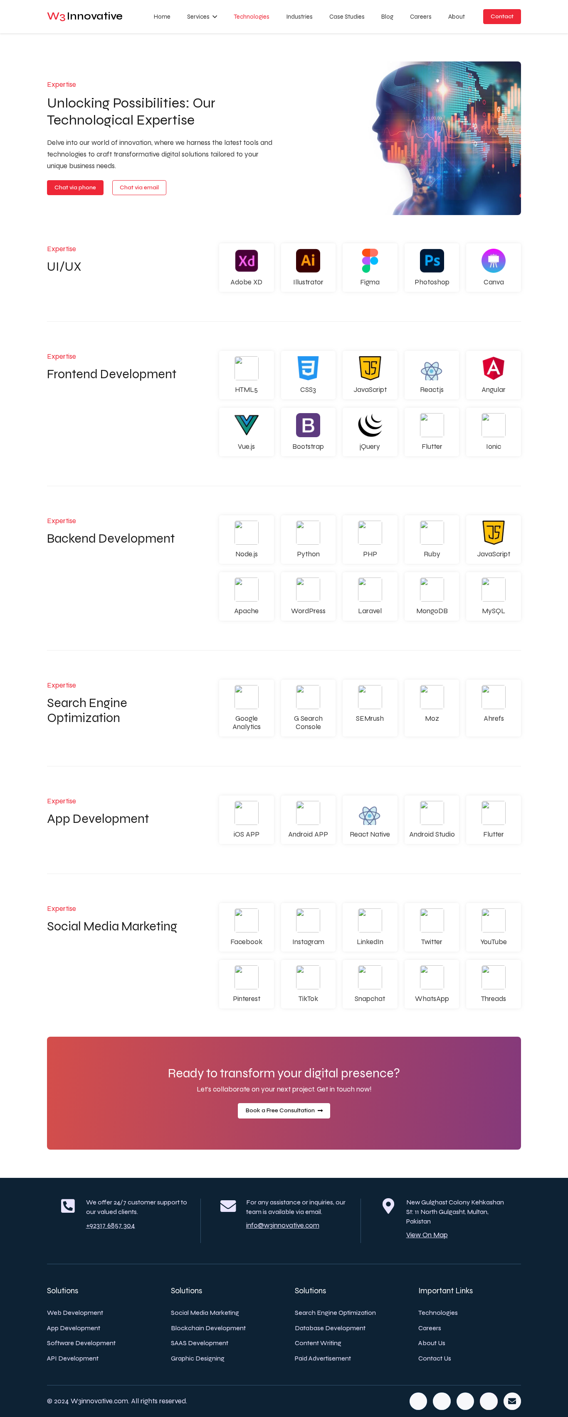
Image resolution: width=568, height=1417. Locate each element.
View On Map (427, 1235)
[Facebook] (418, 1401)
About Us (431, 1343)
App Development (73, 1328)
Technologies (438, 1313)
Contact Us (434, 1358)
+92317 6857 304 (110, 1225)
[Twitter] (442, 1401)
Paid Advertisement (323, 1358)
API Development (73, 1358)
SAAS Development (199, 1343)
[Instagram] (489, 1401)
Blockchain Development (208, 1328)
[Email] (512, 1401)
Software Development (81, 1343)
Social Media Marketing (205, 1313)
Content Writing (318, 1343)
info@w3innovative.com (282, 1225)
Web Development (75, 1313)
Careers (429, 1328)
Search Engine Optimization (335, 1313)
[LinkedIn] (465, 1401)
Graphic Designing (198, 1358)
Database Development (330, 1328)
